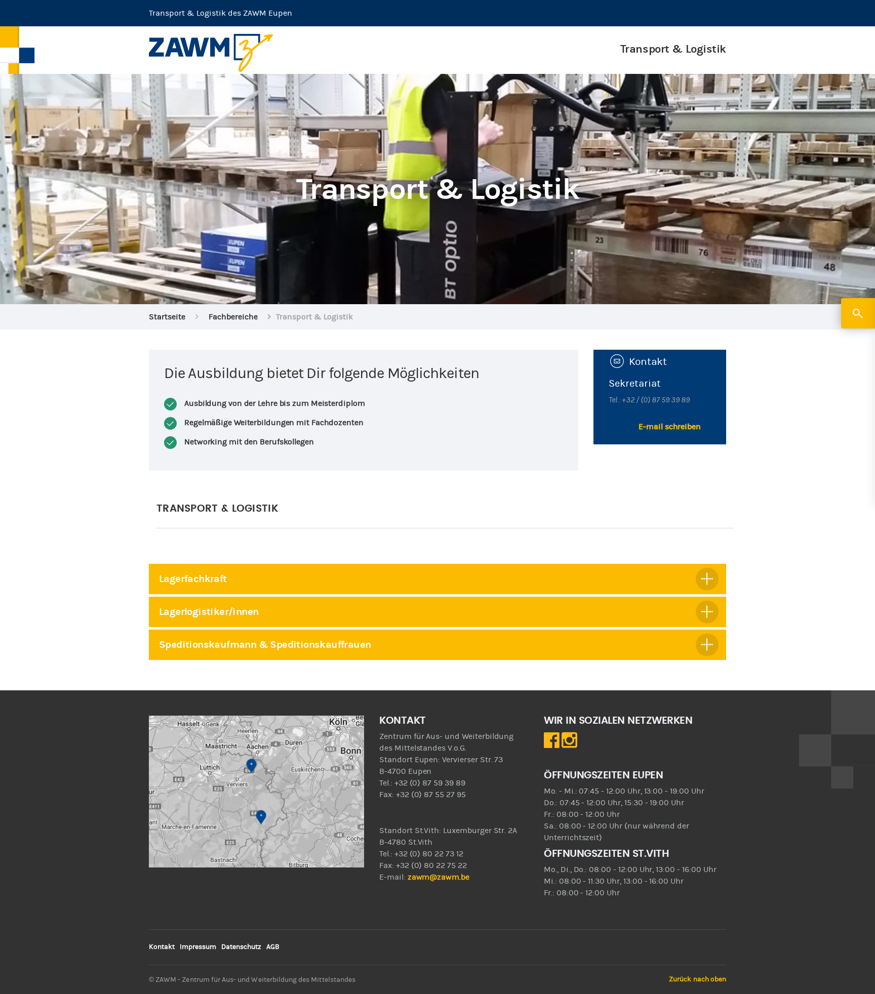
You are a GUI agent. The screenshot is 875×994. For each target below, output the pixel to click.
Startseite (167, 316)
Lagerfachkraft (193, 579)
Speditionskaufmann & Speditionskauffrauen (265, 644)
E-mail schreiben (670, 426)
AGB (273, 947)
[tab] (437, 579)
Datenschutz (241, 947)
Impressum (198, 947)
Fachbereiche (233, 316)
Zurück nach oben (697, 979)
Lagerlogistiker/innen (208, 611)
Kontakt (162, 947)
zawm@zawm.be (438, 877)
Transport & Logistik (673, 49)
